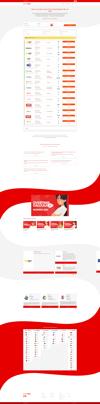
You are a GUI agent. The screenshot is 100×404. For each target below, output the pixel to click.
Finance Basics (52, 396)
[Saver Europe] (72, 330)
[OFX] (29, 121)
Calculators (51, 395)
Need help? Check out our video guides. (50, 18)
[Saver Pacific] (54, 330)
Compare (63, 3)
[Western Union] (29, 53)
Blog (50, 397)
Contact (69, 396)
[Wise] (29, 58)
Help (76, 3)
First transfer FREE (50, 77)
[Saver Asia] (28, 330)
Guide (68, 395)
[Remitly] (29, 87)
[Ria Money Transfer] (29, 111)
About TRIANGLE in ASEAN (62, 396)
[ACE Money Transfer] (28, 116)
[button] (73, 274)
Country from (26, 23)
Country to (38, 23)
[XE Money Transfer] (29, 65)
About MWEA (60, 397)
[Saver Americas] (45, 330)
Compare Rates (43, 395)
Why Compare (43, 396)
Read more (36, 155)
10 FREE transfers (50, 72)
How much (52, 23)
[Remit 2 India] (29, 81)
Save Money (67, 3)
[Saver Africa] (37, 330)
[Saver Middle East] (63, 330)
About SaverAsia (61, 395)
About (72, 3)
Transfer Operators (44, 397)
